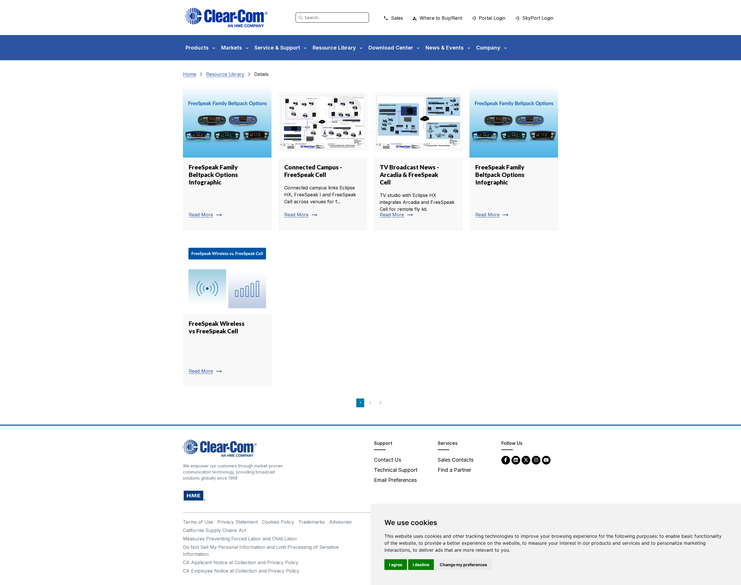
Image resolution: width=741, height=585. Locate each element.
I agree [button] (395, 564)
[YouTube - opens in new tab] (546, 460)
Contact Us (387, 460)
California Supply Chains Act (214, 530)
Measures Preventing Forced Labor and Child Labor (240, 539)
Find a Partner (454, 470)
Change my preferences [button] (463, 564)
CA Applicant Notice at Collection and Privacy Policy (240, 562)
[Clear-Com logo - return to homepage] (226, 17)
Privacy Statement (237, 522)
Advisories (340, 522)
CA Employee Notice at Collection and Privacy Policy (241, 571)
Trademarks (311, 522)
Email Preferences (395, 480)
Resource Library (225, 74)
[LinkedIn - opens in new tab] (515, 460)
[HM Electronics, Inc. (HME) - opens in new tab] (194, 495)
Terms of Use (198, 522)
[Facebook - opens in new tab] (505, 460)
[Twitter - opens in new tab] (526, 460)
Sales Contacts (456, 460)
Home (189, 74)
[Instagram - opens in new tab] (536, 460)
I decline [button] (421, 564)
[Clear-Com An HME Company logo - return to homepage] (220, 448)
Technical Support (395, 470)
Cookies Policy (278, 522)
